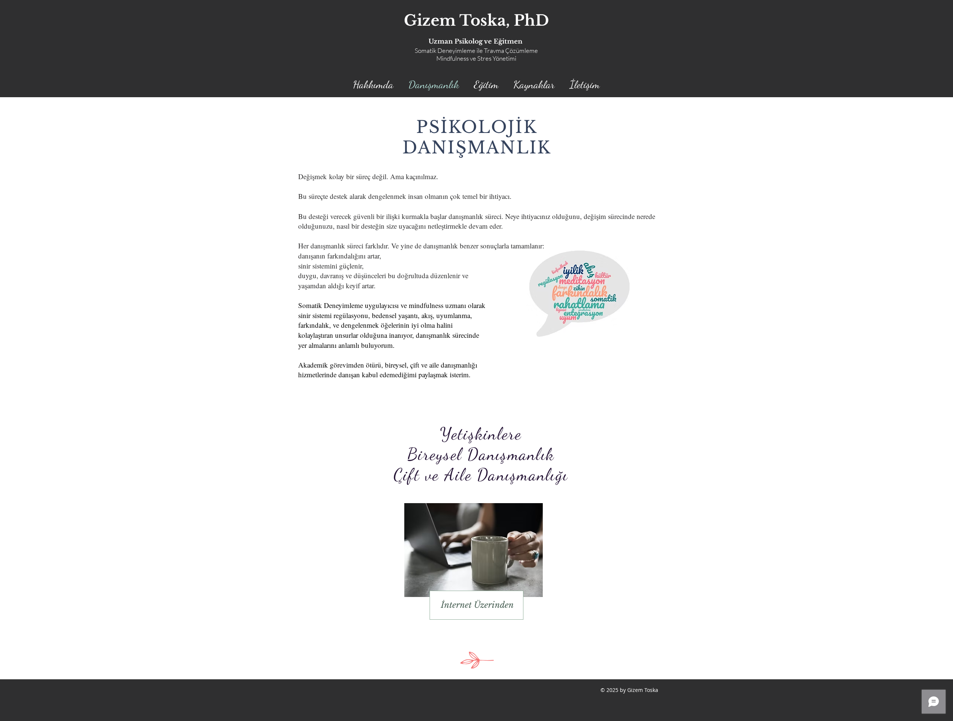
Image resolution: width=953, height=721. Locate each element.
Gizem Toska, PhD (476, 20)
